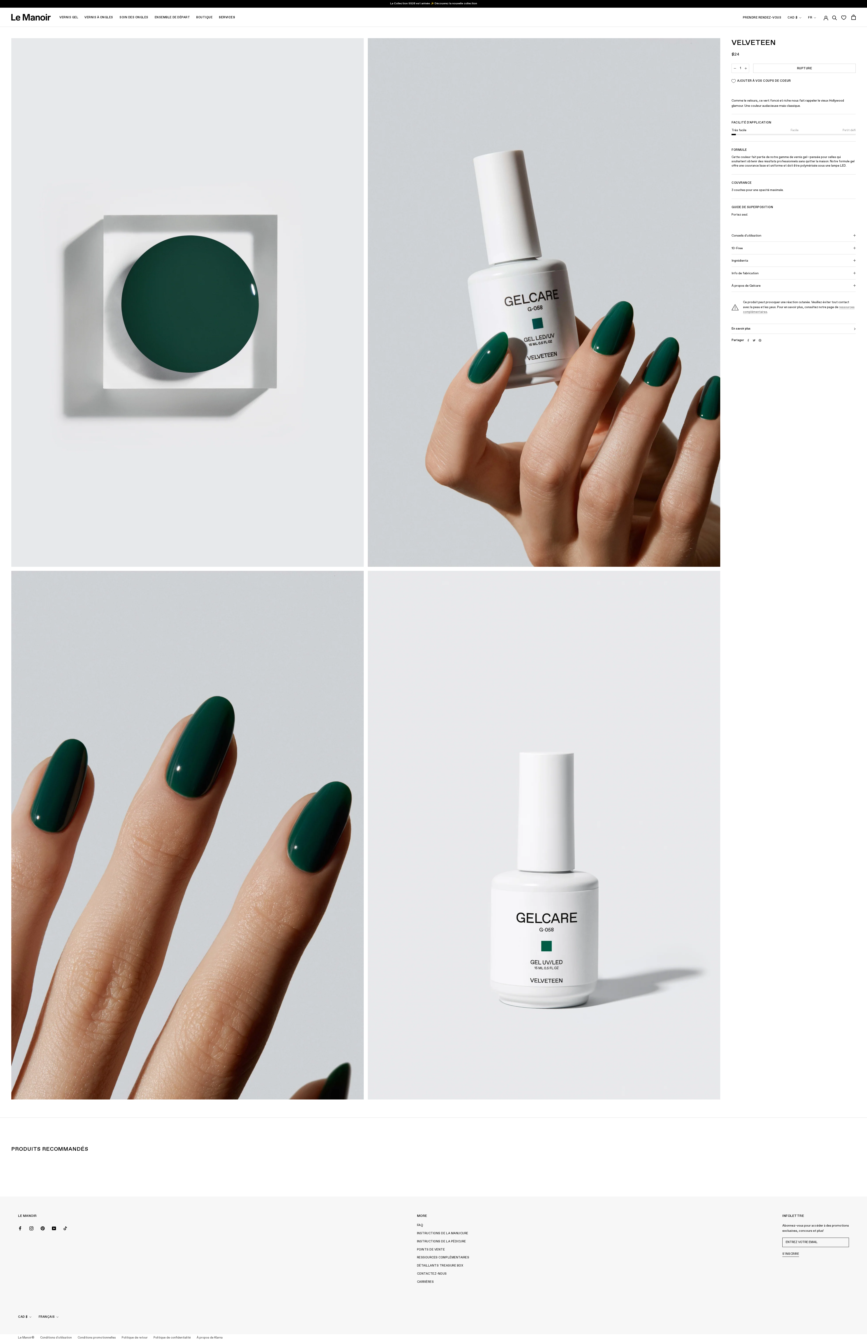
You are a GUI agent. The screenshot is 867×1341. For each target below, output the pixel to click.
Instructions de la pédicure (441, 1241)
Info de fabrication (745, 273)
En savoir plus (741, 328)
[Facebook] (748, 340)
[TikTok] (65, 1228)
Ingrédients (740, 260)
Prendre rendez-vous (762, 17)
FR (810, 17)
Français (47, 1316)
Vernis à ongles (98, 17)
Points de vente (431, 1249)
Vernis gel (68, 17)
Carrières (425, 1282)
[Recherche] (834, 17)
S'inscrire (790, 1254)
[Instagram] (31, 1228)
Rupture (804, 68)
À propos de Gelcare (746, 286)
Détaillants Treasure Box (440, 1265)
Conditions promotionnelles (97, 1337)
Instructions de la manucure (442, 1233)
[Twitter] (754, 340)
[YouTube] (54, 1228)
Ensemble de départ (172, 17)
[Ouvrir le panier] (853, 17)
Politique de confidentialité (172, 1337)
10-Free (737, 248)
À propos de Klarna (210, 1337)
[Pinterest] (760, 340)
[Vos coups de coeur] (843, 17)
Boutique (204, 17)
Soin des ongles (133, 17)
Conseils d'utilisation (746, 235)
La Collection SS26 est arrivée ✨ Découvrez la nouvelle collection (433, 3)
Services (227, 17)
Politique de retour (135, 1337)
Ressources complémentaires (443, 1257)
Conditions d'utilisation (56, 1337)
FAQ (420, 1225)
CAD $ (793, 17)
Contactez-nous (432, 1273)
